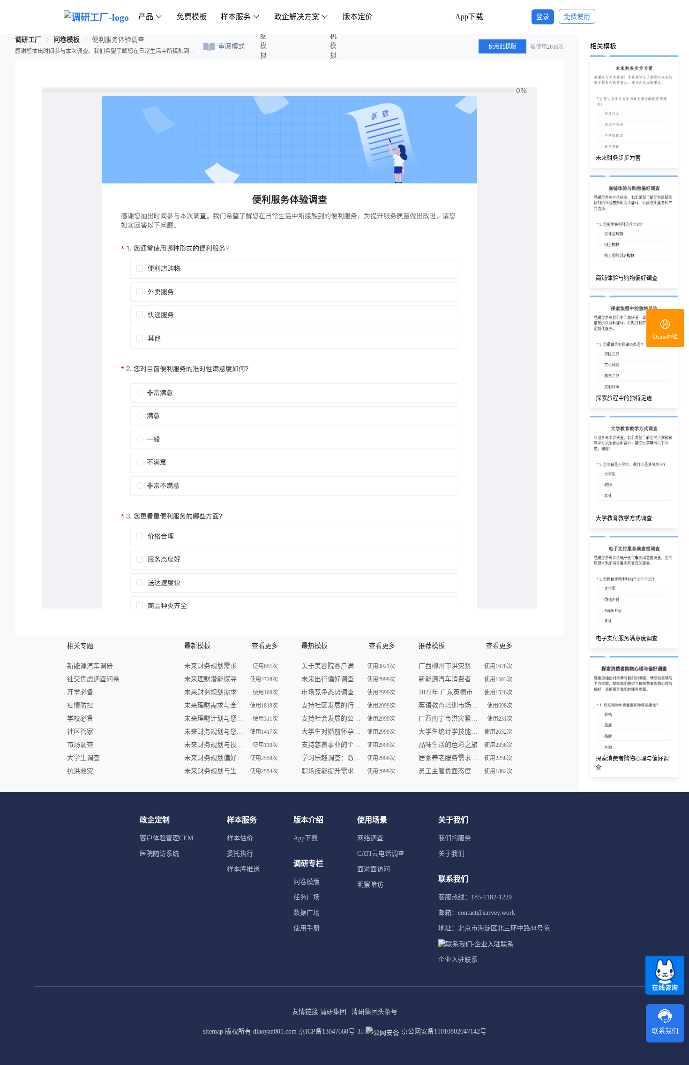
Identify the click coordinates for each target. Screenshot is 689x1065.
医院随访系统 (159, 853)
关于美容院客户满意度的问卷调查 (331, 665)
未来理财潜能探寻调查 (214, 679)
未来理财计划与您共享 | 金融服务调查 (214, 718)
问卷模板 (66, 39)
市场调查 (80, 744)
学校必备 (80, 718)
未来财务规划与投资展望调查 (214, 744)
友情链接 (305, 1011)
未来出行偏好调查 (327, 679)
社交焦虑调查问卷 (93, 679)
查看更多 (265, 645)
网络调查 (370, 838)
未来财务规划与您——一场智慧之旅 (214, 731)
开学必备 (80, 692)
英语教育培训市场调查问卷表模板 (449, 705)
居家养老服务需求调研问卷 (449, 757)
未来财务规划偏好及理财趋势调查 (214, 757)
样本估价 (240, 838)
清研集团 (333, 1011)
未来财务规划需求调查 (214, 665)
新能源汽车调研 (90, 665)
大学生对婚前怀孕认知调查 (331, 731)
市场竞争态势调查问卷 (331, 692)
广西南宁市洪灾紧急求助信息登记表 (449, 718)
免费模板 (192, 17)
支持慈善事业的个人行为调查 (331, 744)
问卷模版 (306, 881)
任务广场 (306, 897)
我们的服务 (454, 838)
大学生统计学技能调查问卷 (449, 731)
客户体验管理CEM (166, 838)
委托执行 (240, 853)
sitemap (213, 1031)
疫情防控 (80, 705)
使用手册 (306, 928)
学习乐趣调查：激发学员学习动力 (331, 757)
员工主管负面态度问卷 (449, 771)
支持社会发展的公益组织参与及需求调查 (331, 718)
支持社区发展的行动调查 (331, 705)
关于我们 (451, 853)
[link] (28, 39)
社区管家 (80, 731)
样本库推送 (243, 869)
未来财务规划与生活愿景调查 (214, 771)
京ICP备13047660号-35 (331, 1031)
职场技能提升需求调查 (331, 771)
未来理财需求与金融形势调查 (214, 705)
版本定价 (358, 17)
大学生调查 (83, 757)
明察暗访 (370, 884)
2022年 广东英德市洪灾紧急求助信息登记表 (449, 692)
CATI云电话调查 (380, 853)
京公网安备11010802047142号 (443, 1031)
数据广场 (306, 912)
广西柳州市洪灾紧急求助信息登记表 (449, 665)
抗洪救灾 (80, 771)
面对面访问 (373, 869)
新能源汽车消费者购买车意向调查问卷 (449, 679)
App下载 (469, 17)
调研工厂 (28, 39)
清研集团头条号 (374, 1011)
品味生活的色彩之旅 (448, 744)
